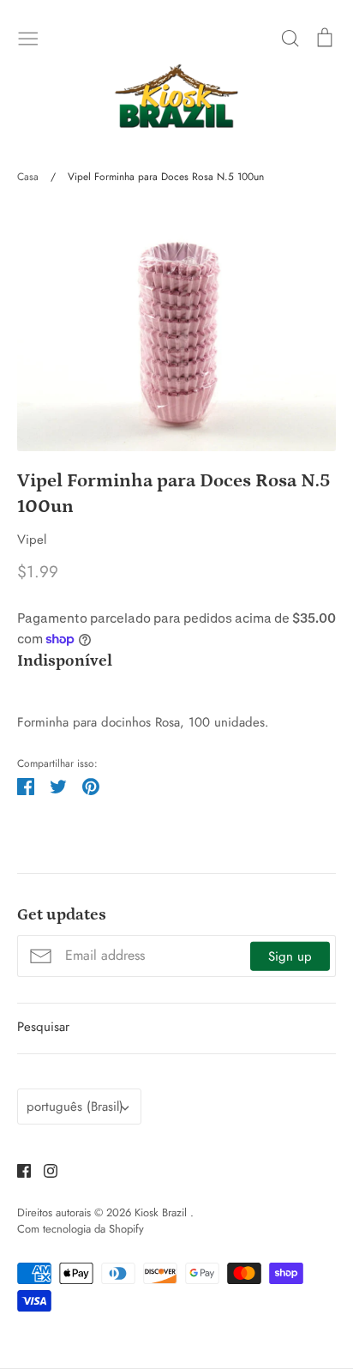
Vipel (31, 539)
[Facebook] (17, 1169)
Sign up (290, 955)
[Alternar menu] (28, 37)
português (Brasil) (75, 1106)
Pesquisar (43, 1026)
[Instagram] (44, 1169)
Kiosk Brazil (162, 1212)
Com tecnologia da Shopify (80, 1229)
